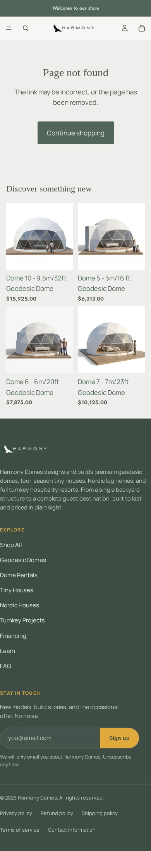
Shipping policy (100, 813)
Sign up (119, 738)
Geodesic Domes (23, 560)
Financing (13, 636)
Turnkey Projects (22, 620)
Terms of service (19, 829)
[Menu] (9, 28)
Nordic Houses (19, 605)
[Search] (25, 28)
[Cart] (141, 28)
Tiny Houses (16, 590)
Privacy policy (16, 813)
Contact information (72, 829)
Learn (7, 651)
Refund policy (57, 813)
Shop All (11, 545)
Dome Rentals (19, 575)
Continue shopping (76, 132)
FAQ (5, 666)
